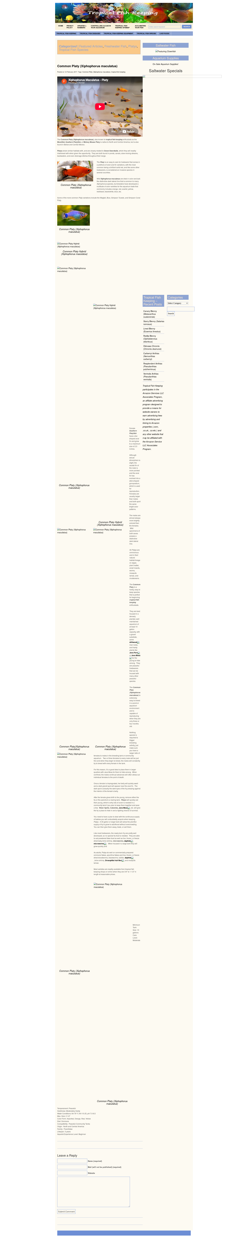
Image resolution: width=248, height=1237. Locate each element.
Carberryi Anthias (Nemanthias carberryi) (151, 356)
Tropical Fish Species (146, 33)
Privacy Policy (70, 27)
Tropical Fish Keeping (66, 33)
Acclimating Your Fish (140, 27)
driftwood (133, 642)
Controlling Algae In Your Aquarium (101, 27)
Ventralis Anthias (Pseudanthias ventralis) (150, 376)
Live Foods (164, 33)
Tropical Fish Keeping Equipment (118, 33)
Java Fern (133, 652)
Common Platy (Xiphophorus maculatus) (87, 66)
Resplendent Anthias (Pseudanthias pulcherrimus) (152, 366)
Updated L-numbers (82, 27)
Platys (132, 46)
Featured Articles (91, 46)
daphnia (127, 841)
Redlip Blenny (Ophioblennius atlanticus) (150, 338)
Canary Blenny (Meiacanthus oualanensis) (150, 314)
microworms (99, 843)
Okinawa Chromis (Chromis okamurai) (152, 347)
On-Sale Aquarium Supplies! (165, 64)
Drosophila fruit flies (113, 860)
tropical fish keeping (118, 72)
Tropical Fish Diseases (90, 33)
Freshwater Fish (115, 46)
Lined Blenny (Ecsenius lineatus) (152, 330)
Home (60, 26)
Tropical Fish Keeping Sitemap (122, 27)
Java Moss (135, 655)
